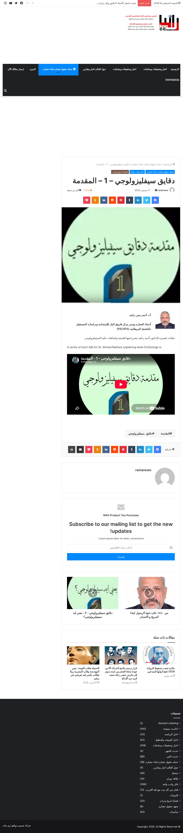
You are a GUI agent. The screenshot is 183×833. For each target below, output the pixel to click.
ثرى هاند (7, 825)
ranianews (163, 190)
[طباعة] (71, 449)
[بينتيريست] (121, 200)
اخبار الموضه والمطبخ (167, 739)
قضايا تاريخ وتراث (120, 171)
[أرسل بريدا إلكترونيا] (156, 190)
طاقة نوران (172, 778)
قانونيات (174, 795)
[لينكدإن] (138, 200)
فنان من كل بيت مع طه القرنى (162, 789)
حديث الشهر (171, 750)
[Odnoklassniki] (95, 200)
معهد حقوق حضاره (168, 806)
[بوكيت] (86, 200)
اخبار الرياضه (171, 734)
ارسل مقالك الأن (16, 69)
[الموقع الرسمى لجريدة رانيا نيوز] (152, 23)
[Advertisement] (61, 35)
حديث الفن (172, 756)
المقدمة (165, 433)
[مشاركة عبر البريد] (80, 449)
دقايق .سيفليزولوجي (140, 433)
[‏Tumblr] (129, 200)
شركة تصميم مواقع (21, 825)
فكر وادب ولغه (137, 171)
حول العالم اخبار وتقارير (94, 69)
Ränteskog (172, 80)
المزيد (33, 69)
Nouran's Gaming (168, 723)
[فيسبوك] (155, 200)
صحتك (175, 773)
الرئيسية (175, 69)
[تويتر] (146, 200)
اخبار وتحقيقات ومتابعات (155, 69)
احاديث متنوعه (170, 728)
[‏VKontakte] (103, 200)
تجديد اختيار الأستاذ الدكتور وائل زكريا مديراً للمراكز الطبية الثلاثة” (104, 3)
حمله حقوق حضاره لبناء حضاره (58, 69)
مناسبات (173, 811)
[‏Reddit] (112, 200)
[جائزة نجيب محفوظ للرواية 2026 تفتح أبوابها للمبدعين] (158, 655)
